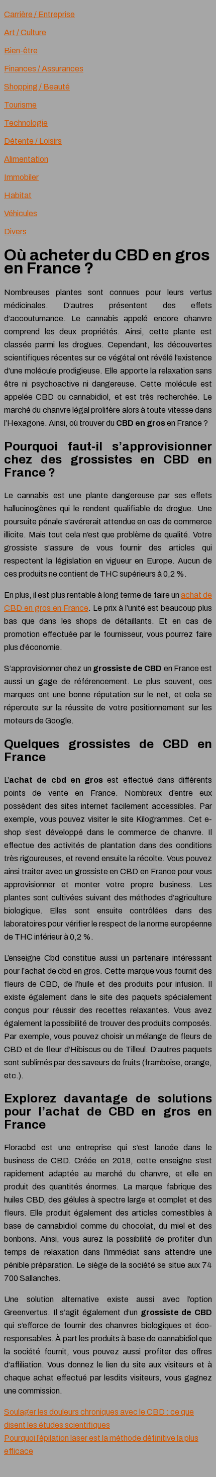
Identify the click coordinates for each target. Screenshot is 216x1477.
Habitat (18, 195)
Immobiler (21, 177)
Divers (15, 231)
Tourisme (20, 105)
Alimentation (26, 159)
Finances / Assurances (43, 68)
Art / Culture (25, 32)
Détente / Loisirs (33, 141)
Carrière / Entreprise (39, 14)
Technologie (26, 123)
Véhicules (20, 213)
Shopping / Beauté (37, 86)
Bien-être (21, 50)
